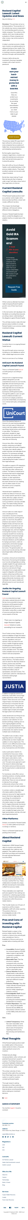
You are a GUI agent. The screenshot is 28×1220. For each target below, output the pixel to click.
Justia (4, 598)
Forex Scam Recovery (8, 1200)
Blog (3, 1185)
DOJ (3, 1150)
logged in (12, 1108)
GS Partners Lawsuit (7, 1160)
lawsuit (21, 370)
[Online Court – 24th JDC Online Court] (2, 2)
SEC (3, 1147)
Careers (4, 1177)
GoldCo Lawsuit (6, 1165)
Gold (5, 1098)
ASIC (3, 1145)
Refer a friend (6, 1182)
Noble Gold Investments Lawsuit (11, 1162)
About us (4, 1175)
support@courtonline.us (8, 1134)
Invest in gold (14, 137)
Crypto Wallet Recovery (8, 1195)
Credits (4, 1197)
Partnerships (5, 1180)
